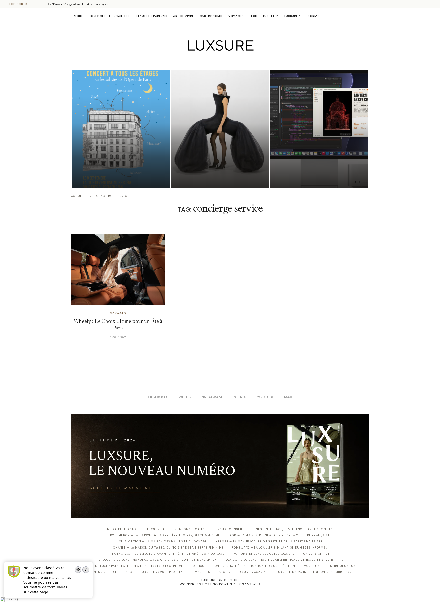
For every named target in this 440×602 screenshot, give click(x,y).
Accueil (78, 196)
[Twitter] (209, 61)
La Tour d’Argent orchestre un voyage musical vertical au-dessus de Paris (120, 165)
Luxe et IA (271, 16)
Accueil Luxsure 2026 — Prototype (156, 572)
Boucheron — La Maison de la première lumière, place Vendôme (165, 535)
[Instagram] (216, 61)
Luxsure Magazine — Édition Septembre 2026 (315, 572)
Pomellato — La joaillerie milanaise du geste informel (279, 548)
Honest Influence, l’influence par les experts (292, 529)
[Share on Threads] (129, 345)
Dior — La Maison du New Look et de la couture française (279, 535)
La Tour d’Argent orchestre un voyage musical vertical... (94, 4)
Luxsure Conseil (228, 529)
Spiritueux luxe (344, 566)
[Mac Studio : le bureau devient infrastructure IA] (319, 129)
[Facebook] (202, 61)
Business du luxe (101, 572)
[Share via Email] (139, 345)
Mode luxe (312, 566)
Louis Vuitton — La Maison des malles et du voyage (162, 541)
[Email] (238, 61)
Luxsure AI (293, 16)
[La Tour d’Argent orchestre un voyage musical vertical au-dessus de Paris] (121, 129)
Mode (78, 16)
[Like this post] (96, 345)
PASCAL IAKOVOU (98, 179)
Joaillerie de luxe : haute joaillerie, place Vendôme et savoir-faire (285, 560)
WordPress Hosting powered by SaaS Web (220, 584)
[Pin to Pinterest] (113, 345)
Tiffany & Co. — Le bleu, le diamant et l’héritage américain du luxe (165, 554)
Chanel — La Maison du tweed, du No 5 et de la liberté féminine (168, 548)
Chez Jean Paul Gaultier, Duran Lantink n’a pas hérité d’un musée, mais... (217, 165)
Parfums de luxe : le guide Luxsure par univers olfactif (283, 554)
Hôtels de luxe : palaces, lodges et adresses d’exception (132, 566)
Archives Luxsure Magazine (243, 572)
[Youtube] (230, 61)
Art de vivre (183, 16)
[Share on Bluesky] (134, 345)
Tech (253, 16)
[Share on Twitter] (108, 345)
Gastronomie (211, 16)
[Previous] (36, 4)
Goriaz (313, 16)
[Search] (366, 15)
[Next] (43, 4)
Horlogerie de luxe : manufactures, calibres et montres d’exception (156, 560)
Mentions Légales (189, 529)
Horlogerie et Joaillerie (109, 16)
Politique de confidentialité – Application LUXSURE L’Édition (243, 566)
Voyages (235, 16)
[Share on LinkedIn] (118, 345)
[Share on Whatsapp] (123, 345)
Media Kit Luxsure (122, 529)
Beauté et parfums (152, 16)
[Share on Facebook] (103, 345)
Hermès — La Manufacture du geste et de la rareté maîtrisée (268, 541)
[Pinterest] (223, 61)
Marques (202, 572)
